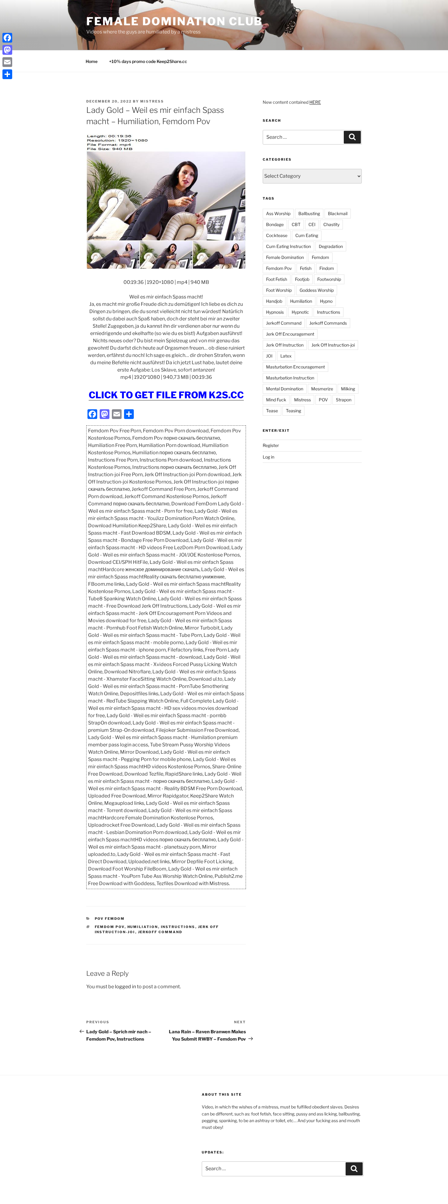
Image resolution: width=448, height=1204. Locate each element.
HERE (315, 102)
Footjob (302, 279)
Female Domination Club (174, 21)
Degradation (331, 246)
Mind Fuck (276, 399)
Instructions (178, 927)
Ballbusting (309, 213)
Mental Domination (284, 388)
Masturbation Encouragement (295, 366)
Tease (272, 410)
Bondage (275, 224)
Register (271, 445)
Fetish (305, 268)
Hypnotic (300, 312)
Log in (268, 456)
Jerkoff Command (160, 932)
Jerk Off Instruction (285, 344)
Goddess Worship (317, 290)
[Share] (7, 74)
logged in (125, 986)
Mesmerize (322, 388)
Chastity (331, 224)
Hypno (326, 301)
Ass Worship (278, 213)
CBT (296, 224)
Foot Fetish (276, 279)
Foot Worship (279, 290)
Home (92, 61)
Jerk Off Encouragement (290, 334)
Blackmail (337, 213)
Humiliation (142, 927)
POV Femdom (110, 918)
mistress (152, 101)
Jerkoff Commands (328, 323)
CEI (311, 224)
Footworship (329, 279)
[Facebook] (7, 38)
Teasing (293, 410)
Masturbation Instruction (290, 377)
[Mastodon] (7, 50)
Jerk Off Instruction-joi (333, 344)
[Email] (7, 62)
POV (323, 399)
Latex (286, 355)
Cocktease (276, 235)
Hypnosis (275, 312)
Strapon (343, 399)
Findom (326, 268)
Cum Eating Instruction (288, 246)
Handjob (274, 301)
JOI (269, 355)
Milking (348, 388)
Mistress (302, 399)
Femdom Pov (110, 927)
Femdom (320, 257)
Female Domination (285, 257)
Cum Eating (306, 235)
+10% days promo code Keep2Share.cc (148, 61)
